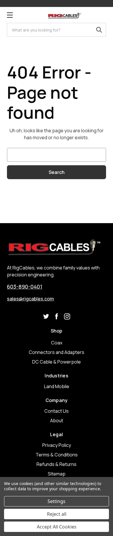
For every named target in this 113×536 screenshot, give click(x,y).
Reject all (56, 514)
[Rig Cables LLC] (64, 15)
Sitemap (56, 474)
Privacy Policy (56, 445)
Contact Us (56, 411)
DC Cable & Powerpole (56, 362)
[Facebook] (57, 316)
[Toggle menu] (10, 15)
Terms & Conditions (57, 454)
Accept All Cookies (56, 527)
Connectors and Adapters (56, 352)
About (56, 420)
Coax (56, 342)
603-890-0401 (24, 286)
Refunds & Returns (56, 464)
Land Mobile (56, 386)
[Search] (99, 30)
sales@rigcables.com (30, 298)
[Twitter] (46, 316)
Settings (56, 501)
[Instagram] (67, 316)
